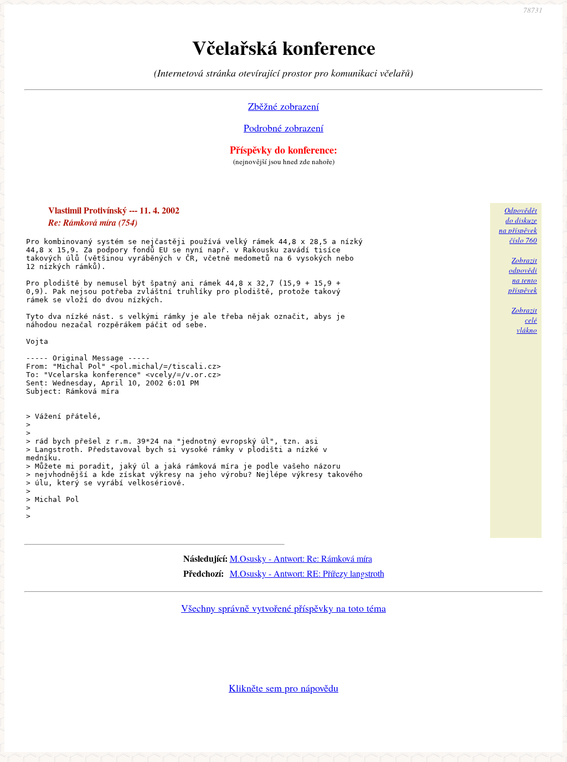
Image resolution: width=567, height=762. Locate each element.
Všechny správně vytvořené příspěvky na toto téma (283, 607)
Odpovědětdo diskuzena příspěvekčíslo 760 (518, 225)
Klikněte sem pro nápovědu (283, 687)
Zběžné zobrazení (283, 106)
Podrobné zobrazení (283, 127)
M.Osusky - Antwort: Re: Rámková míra (301, 558)
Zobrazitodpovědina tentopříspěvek (522, 275)
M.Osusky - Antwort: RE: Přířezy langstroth (307, 573)
